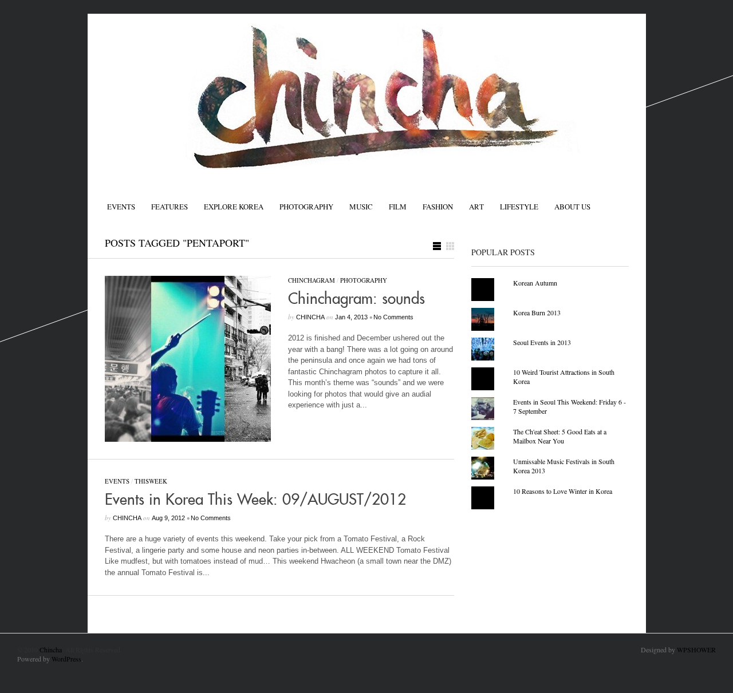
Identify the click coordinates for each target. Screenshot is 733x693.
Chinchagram (311, 280)
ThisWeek (151, 481)
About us (572, 206)
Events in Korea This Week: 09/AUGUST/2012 (255, 500)
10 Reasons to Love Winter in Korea (562, 491)
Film (398, 206)
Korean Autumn (535, 282)
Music (361, 206)
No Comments (393, 317)
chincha (310, 317)
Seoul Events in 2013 (542, 342)
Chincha (51, 649)
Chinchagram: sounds (356, 299)
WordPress (66, 658)
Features (169, 206)
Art (476, 206)
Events (121, 206)
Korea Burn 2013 (537, 312)
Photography (306, 206)
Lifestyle (519, 206)
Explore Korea (233, 206)
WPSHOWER (696, 649)
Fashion (438, 206)
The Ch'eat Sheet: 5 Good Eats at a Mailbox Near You (559, 436)
